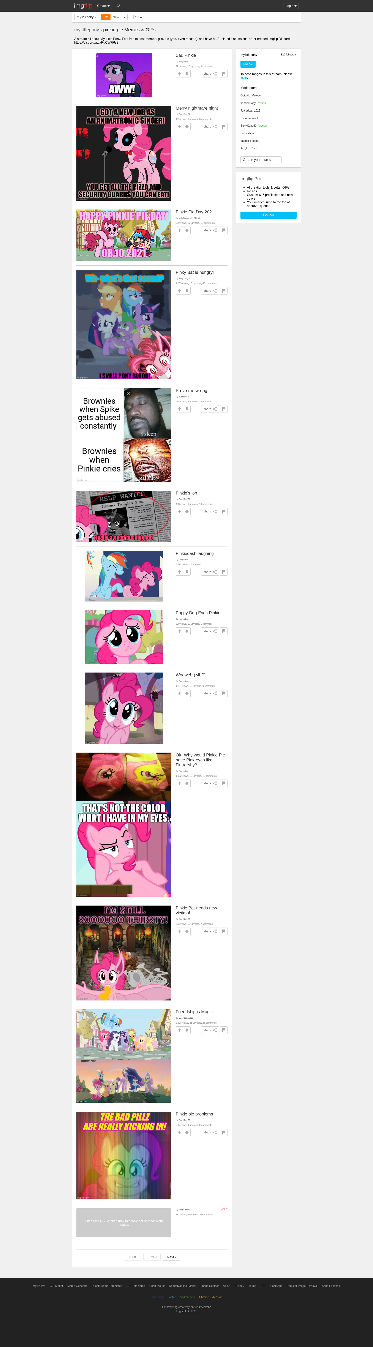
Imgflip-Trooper (249, 140)
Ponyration (247, 133)
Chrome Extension (210, 1297)
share (207, 73)
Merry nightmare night (197, 108)
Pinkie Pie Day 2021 (195, 212)
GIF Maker (56, 1285)
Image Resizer (210, 1285)
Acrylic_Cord (248, 148)
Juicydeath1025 (250, 110)
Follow (248, 64)
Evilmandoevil (249, 118)
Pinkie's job (186, 493)
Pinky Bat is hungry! (195, 272)
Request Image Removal (302, 1285)
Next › (171, 1257)
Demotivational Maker (182, 1285)
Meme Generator (77, 1285)
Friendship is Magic (194, 1011)
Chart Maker (157, 1285)
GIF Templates (135, 1285)
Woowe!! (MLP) (191, 675)
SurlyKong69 (253, 125)
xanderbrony (253, 103)
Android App (187, 1297)
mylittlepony (85, 17)
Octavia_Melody (250, 95)
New (116, 17)
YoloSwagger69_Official (189, 218)
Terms (252, 1285)
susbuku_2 (184, 396)
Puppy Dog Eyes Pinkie (198, 612)
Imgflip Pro (38, 1285)
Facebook (157, 1297)
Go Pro (268, 215)
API (263, 1285)
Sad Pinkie (186, 55)
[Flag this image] (224, 73)
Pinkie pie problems (194, 1114)
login (243, 77)
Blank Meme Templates (107, 1285)
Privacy (239, 1285)
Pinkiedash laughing (195, 553)
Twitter (171, 1297)
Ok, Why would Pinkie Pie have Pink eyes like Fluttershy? (200, 760)
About (226, 1285)
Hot (105, 17)
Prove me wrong (191, 390)
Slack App (276, 1285)
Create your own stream (261, 160)
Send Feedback (331, 1285)
